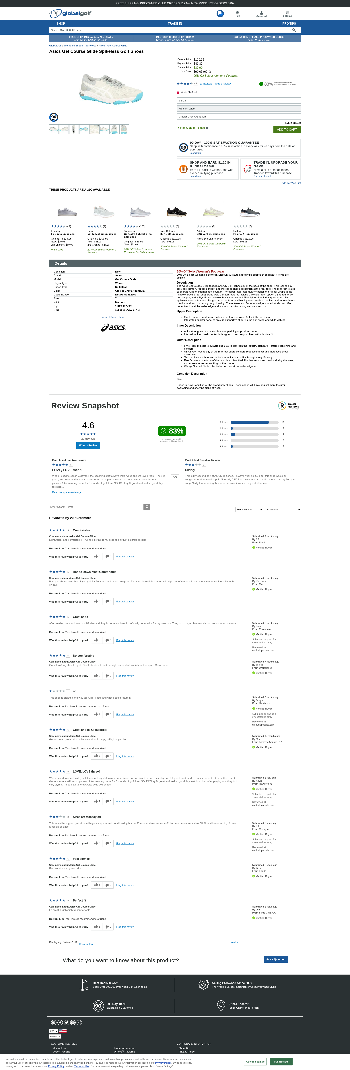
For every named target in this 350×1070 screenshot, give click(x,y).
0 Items (287, 15)
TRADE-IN (175, 23)
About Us (184, 1048)
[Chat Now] (220, 13)
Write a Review (223, 83)
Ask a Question (275, 959)
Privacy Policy (187, 1051)
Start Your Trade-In (263, 176)
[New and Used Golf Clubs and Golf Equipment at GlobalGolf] (70, 16)
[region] (175, 1062)
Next (234, 942)
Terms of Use (81, 1066)
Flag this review (125, 556)
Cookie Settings (255, 1061)
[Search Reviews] (146, 507)
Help (237, 15)
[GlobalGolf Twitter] (66, 1022)
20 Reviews (206, 83)
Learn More (195, 153)
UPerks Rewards (124, 1051)
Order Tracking (61, 1051)
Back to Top (86, 943)
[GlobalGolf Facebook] (60, 1022)
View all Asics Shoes (113, 316)
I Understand (281, 1061)
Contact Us (59, 1048)
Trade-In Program (124, 1048)
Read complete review (65, 492)
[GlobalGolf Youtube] (72, 1022)
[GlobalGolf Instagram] (79, 1022)
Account (261, 16)
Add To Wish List (291, 182)
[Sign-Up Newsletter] (54, 1022)
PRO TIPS (289, 23)
